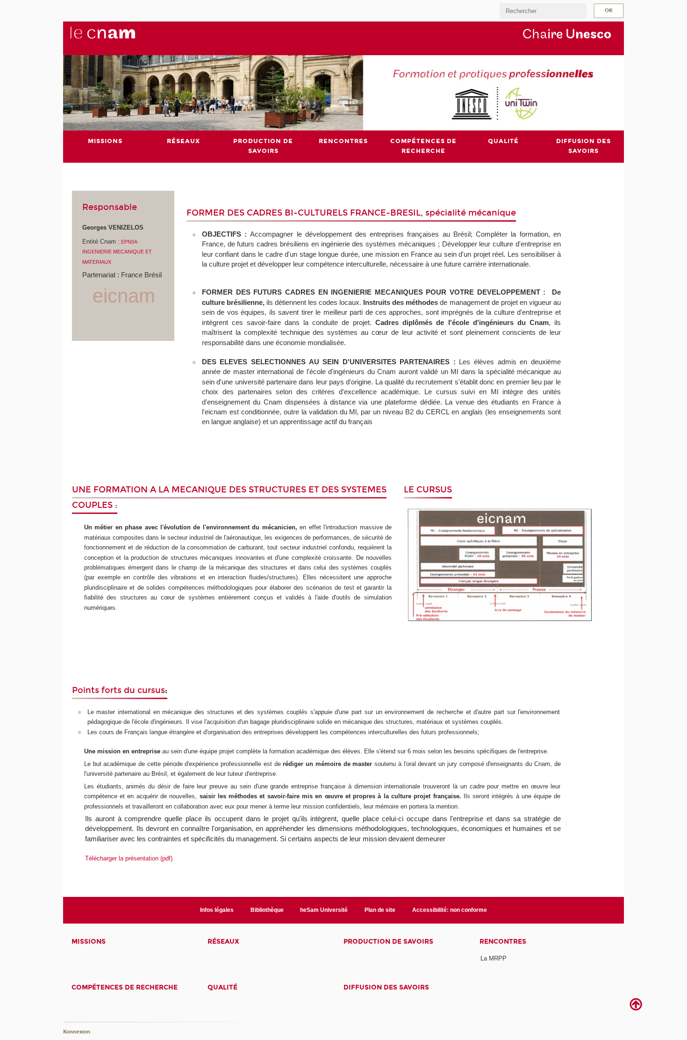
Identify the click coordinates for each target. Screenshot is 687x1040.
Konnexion (76, 1032)
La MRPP (493, 958)
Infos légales (217, 910)
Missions (89, 942)
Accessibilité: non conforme (449, 910)
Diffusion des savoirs (386, 987)
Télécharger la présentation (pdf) (128, 858)
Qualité (222, 987)
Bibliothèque (267, 910)
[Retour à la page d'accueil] (118, 38)
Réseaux (223, 942)
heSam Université (324, 910)
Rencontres (502, 942)
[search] (543, 11)
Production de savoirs (388, 942)
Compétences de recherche (125, 987)
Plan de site (380, 910)
